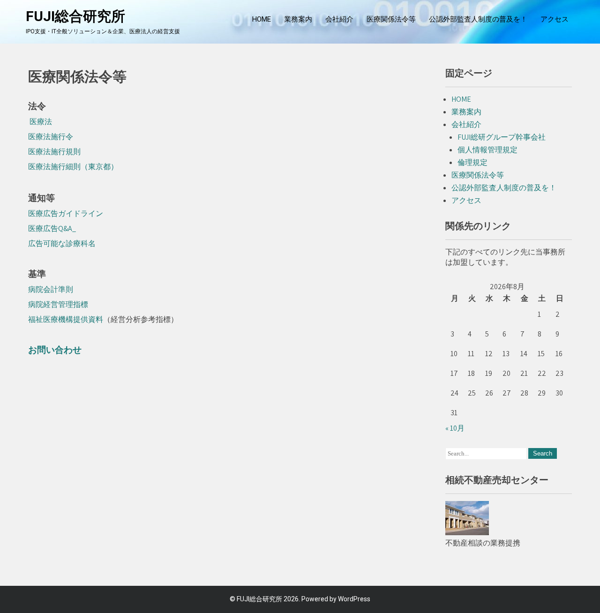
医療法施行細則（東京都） (73, 167)
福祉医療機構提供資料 (65, 319)
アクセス (554, 19)
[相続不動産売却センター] (467, 533)
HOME (261, 19)
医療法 (40, 122)
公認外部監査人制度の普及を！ (478, 19)
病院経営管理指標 (58, 304)
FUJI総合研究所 (75, 16)
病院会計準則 (50, 289)
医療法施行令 (50, 137)
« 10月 (455, 428)
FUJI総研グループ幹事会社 (502, 137)
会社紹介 (339, 19)
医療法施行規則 (54, 152)
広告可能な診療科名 (62, 243)
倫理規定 (473, 162)
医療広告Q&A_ (52, 228)
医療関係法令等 (391, 19)
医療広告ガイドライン (65, 213)
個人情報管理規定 (488, 150)
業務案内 (298, 19)
